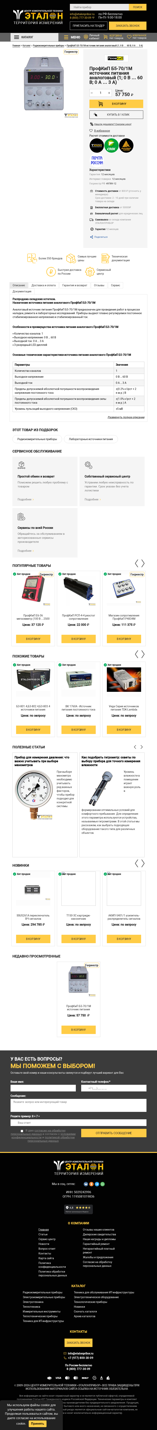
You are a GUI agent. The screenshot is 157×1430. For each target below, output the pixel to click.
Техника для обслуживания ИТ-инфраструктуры (104, 1292)
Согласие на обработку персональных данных (97, 1264)
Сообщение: (18, 1095)
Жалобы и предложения (98, 1257)
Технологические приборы (90, 1301)
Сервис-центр (47, 1239)
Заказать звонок (128, 25)
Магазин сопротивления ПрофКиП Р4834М (124, 617)
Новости (43, 1243)
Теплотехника (31, 1306)
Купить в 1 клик (118, 114)
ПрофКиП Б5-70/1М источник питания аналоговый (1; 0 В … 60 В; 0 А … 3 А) (105, 45)
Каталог (27, 45)
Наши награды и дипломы (99, 1239)
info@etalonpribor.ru (82, 14)
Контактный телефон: (95, 1081)
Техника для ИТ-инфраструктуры (43, 1321)
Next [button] (142, 563)
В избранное (102, 130)
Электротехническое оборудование (96, 1297)
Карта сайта (46, 1258)
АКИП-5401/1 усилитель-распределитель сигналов (124, 917)
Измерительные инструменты (42, 1311)
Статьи (42, 1234)
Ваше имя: (17, 1081)
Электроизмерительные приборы (44, 1297)
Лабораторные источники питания (91, 439)
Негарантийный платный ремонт (99, 1250)
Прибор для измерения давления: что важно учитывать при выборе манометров (42, 761)
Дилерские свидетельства (99, 1234)
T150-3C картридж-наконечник (78, 917)
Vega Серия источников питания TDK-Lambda (124, 708)
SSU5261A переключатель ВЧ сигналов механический (33, 918)
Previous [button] (137, 563)
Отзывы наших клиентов (98, 1229)
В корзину (119, 103)
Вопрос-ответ (47, 1248)
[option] (33, 608)
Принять (37, 1423)
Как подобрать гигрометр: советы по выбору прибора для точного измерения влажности (111, 761)
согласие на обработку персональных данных (38, 1132)
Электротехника (33, 1301)
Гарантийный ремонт (96, 1243)
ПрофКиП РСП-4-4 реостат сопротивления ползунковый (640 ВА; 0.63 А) (78, 620)
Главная (16, 45)
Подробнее (24, 499)
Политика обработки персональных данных (52, 1273)
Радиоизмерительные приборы (48, 45)
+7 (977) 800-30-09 (80, 1357)
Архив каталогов (84, 1316)
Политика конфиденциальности (52, 1264)
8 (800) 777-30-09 (80, 17)
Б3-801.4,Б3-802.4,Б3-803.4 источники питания (33, 708)
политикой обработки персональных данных (51, 1139)
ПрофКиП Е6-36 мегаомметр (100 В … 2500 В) (33, 618)
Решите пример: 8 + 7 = (25, 1116)
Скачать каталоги (85, 1311)
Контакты (44, 1253)
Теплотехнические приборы (40, 1316)
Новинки (79, 1306)
